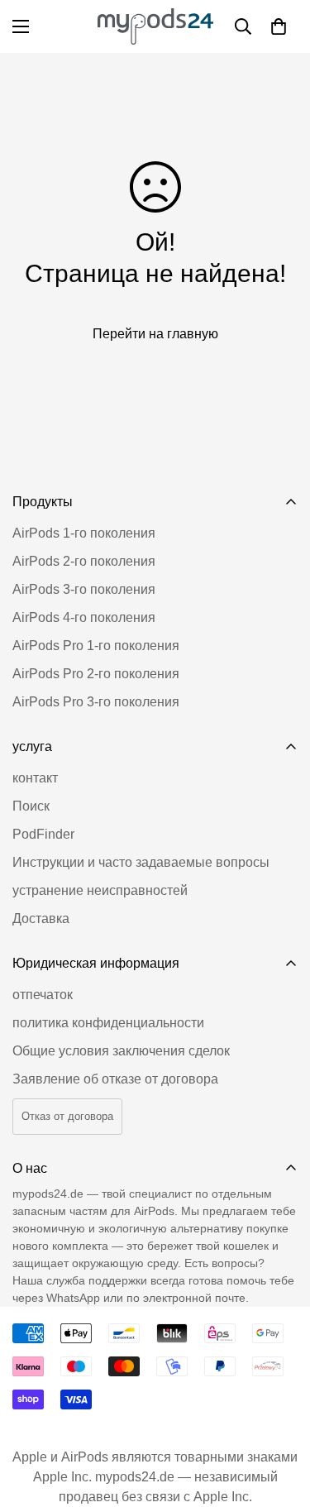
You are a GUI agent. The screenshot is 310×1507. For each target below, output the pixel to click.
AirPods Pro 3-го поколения (95, 702)
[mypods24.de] (155, 26)
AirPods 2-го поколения (83, 561)
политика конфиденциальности (108, 1023)
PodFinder (43, 834)
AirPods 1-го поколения (83, 533)
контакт (35, 778)
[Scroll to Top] (280, 1419)
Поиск (31, 806)
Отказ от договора (67, 1116)
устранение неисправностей (100, 890)
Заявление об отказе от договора (115, 1079)
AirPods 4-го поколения (83, 617)
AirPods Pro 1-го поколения (95, 646)
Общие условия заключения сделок (121, 1051)
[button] (279, 26)
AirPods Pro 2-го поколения (95, 674)
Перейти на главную (155, 334)
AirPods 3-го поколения (83, 589)
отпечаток (42, 995)
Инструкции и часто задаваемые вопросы (140, 862)
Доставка (40, 918)
